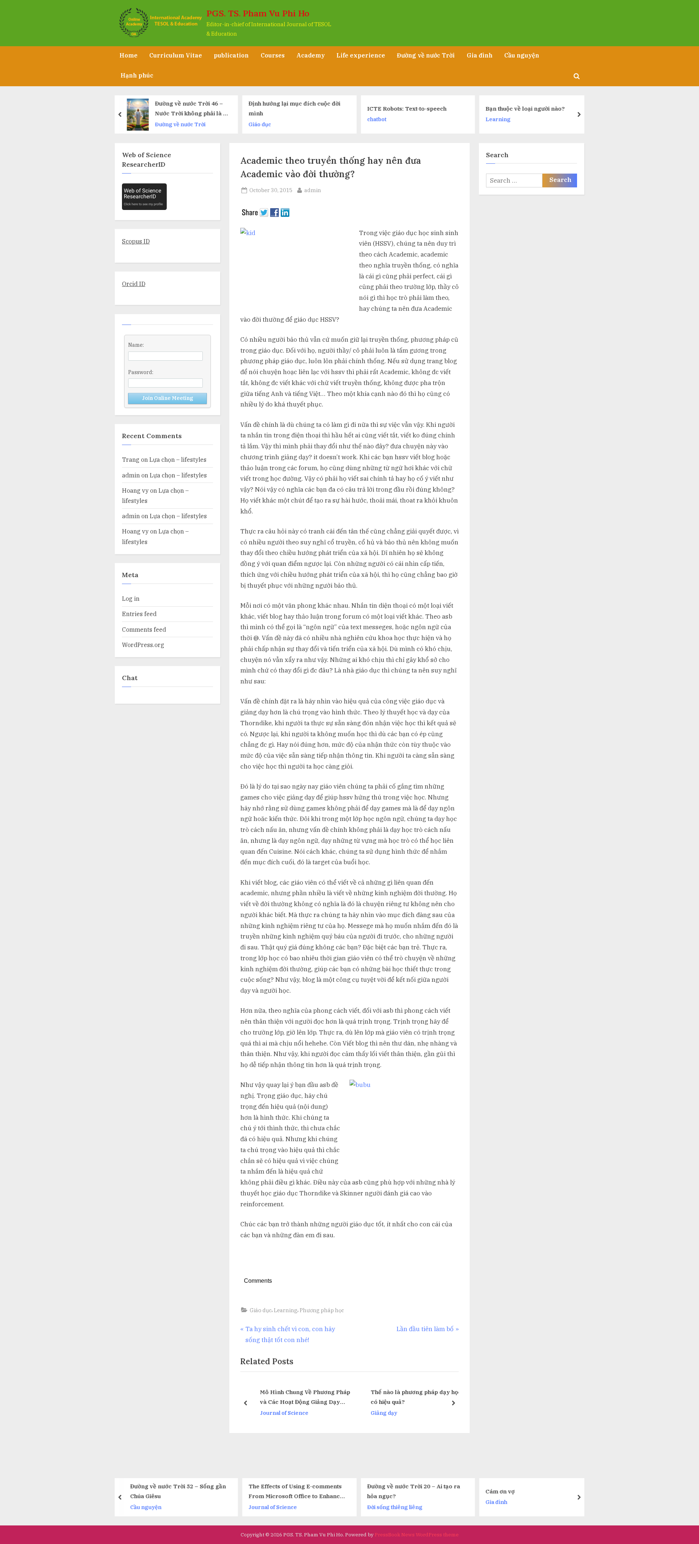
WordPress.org (143, 644)
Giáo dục (145, 124)
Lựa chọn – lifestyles (177, 459)
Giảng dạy (377, 1412)
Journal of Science (278, 1412)
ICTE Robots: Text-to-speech (291, 108)
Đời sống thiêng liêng (281, 1506)
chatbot (261, 119)
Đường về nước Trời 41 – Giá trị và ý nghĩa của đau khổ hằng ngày (537, 1491)
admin (312, 190)
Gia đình (480, 55)
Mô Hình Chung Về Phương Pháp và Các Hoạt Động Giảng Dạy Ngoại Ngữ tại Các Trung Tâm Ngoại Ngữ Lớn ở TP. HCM (299, 1398)
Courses (273, 55)
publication (231, 55)
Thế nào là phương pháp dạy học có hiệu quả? (409, 1397)
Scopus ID (136, 241)
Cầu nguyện (521, 55)
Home (128, 55)
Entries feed (139, 614)
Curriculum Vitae (175, 55)
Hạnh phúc (137, 75)
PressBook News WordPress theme (417, 1534)
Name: (136, 345)
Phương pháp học (322, 1310)
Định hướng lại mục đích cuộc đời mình (179, 108)
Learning (383, 119)
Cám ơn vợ (386, 1491)
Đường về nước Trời (426, 55)
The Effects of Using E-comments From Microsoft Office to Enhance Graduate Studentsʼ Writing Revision (182, 1492)
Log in (130, 598)
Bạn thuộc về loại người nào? (410, 108)
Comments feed (144, 629)
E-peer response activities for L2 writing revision (534, 108)
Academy (310, 55)
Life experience (360, 55)
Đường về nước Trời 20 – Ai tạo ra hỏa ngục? (299, 1491)
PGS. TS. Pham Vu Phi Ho (257, 13)
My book (500, 124)
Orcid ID (133, 283)
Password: (140, 372)
